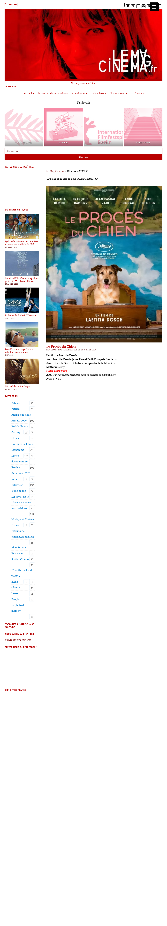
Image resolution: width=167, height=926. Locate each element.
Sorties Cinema (20, 559)
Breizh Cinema (20, 426)
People (15, 599)
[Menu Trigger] (154, 6)
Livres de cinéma (21, 502)
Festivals (16, 467)
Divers (15, 455)
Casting (15, 432)
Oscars (15, 525)
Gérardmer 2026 (20, 473)
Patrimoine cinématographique (22, 533)
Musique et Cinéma (22, 519)
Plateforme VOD (20, 547)
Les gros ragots (20, 496)
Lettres (15, 593)
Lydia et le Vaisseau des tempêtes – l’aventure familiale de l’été (21, 243)
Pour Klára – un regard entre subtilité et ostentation (19, 351)
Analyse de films (21, 414)
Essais (14, 581)
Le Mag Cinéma (55, 171)
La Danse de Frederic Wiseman (20, 315)
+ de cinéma (78, 93)
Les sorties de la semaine (52, 93)
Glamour (16, 587)
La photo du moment (18, 607)
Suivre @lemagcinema (18, 640)
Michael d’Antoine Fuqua (17, 386)
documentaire (19, 461)
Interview (17, 485)
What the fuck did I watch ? (22, 573)
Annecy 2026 (19, 420)
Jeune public (18, 491)
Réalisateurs (18, 553)
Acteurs (15, 403)
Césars (15, 438)
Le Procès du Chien (61, 346)
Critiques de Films (22, 444)
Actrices (16, 409)
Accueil (28, 93)
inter (14, 479)
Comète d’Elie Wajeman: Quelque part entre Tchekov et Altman (22, 280)
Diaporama (17, 450)
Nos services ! (117, 93)
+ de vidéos (97, 93)
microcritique (19, 508)
